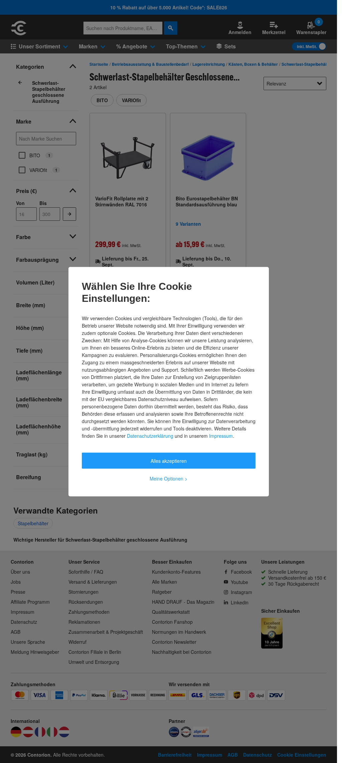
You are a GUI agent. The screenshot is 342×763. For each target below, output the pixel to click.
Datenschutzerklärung (150, 435)
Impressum (221, 435)
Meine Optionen (168, 478)
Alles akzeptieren (169, 460)
